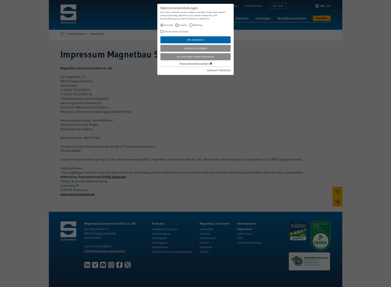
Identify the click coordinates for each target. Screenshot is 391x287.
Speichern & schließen (195, 48)
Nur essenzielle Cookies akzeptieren (195, 56)
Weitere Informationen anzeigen (194, 63)
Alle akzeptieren (195, 39)
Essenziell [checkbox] (168, 25)
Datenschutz (225, 70)
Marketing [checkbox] (197, 25)
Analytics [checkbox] (183, 25)
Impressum (212, 70)
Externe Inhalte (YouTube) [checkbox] (176, 31)
